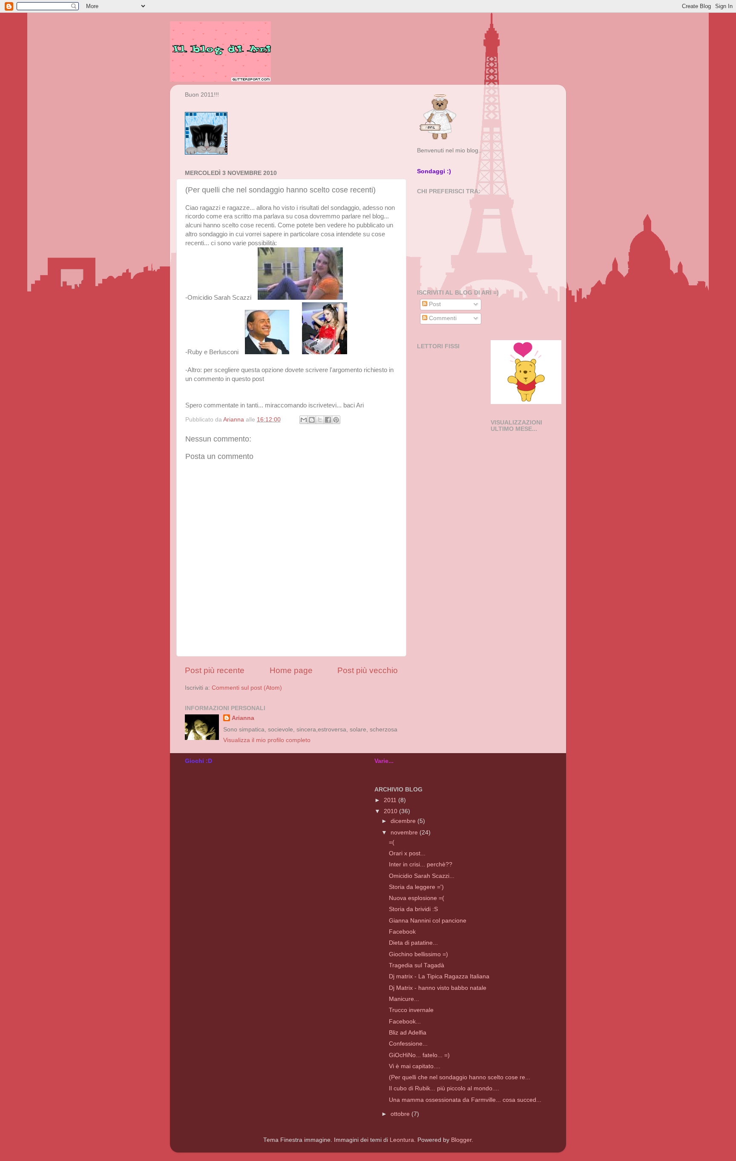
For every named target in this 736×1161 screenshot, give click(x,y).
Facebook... (405, 1021)
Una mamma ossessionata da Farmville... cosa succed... (465, 1100)
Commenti (442, 318)
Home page (291, 670)
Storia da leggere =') (416, 887)
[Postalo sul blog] (312, 420)
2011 (391, 800)
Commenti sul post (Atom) (247, 688)
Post (434, 304)
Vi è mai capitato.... (414, 1066)
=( (391, 842)
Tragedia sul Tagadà (416, 965)
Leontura (402, 1140)
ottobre (401, 1114)
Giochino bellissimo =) (418, 954)
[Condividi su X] (320, 420)
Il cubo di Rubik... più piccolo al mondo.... (444, 1088)
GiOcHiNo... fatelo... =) (419, 1055)
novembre (405, 832)
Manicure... (404, 999)
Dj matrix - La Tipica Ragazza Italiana (439, 976)
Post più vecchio (367, 670)
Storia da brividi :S (413, 909)
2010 (391, 811)
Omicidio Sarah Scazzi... (421, 876)
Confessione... (408, 1044)
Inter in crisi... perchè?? (420, 864)
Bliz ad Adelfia (407, 1032)
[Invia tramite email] (303, 420)
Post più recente (214, 670)
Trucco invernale (411, 1010)
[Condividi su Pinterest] (336, 420)
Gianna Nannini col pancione (427, 920)
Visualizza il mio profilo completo (266, 740)
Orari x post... (407, 853)
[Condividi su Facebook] (328, 420)
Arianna (243, 718)
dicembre (404, 821)
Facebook (402, 932)
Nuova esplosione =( (416, 898)
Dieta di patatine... (413, 943)
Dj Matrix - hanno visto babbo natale (437, 988)
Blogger (461, 1140)
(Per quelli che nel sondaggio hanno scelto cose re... (459, 1077)
